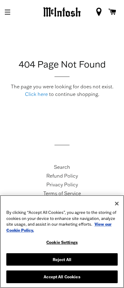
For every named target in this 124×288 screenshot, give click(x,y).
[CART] (112, 12)
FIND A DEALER (100, 13)
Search (62, 167)
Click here (36, 94)
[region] (62, 241)
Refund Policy (62, 176)
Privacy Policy (62, 185)
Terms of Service (62, 193)
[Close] (116, 203)
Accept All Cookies (62, 276)
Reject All (62, 259)
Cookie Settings (62, 242)
